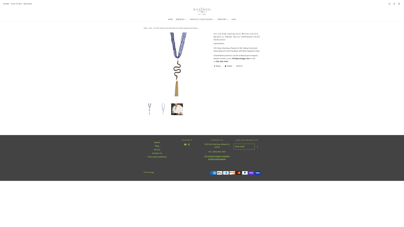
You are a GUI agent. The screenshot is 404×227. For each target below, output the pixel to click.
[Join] (257, 147)
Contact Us (157, 153)
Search (157, 142)
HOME (6, 4)
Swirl (150, 28)
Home (145, 28)
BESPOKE (27, 4)
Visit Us (157, 149)
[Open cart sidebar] (399, 4)
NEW (170, 19)
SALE (234, 19)
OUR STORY (16, 4)
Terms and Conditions (157, 157)
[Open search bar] (389, 4)
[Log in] (394, 4)
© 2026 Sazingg (148, 172)
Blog (157, 146)
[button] (149, 109)
